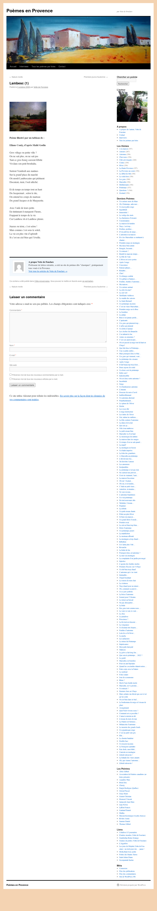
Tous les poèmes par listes (44, 66)
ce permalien (87, 281)
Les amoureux (124, 464)
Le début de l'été (125, 173)
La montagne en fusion (127, 447)
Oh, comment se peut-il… (128, 588)
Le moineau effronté (126, 536)
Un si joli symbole (126, 591)
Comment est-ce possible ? (129, 713)
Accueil (13, 66)
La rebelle (122, 508)
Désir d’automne (125, 528)
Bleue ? (122, 680)
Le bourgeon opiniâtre (127, 746)
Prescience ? (123, 619)
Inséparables (123, 467)
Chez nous (123, 157)
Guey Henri (123, 793)
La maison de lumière (127, 223)
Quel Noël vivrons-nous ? (128, 710)
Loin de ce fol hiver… (127, 633)
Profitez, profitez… (126, 229)
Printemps (123, 187)
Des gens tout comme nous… (130, 608)
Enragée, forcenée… (126, 248)
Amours (122, 151)
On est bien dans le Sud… (128, 699)
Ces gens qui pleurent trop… (129, 323)
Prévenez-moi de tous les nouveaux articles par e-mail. (35, 379)
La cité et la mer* (125, 290)
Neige (121, 384)
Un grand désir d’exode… (128, 519)
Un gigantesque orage (127, 730)
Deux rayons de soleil (127, 367)
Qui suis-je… (124, 425)
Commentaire (16, 310)
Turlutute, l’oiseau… (126, 503)
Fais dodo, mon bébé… (127, 749)
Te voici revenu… (125, 492)
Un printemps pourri (126, 530)
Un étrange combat (126, 276)
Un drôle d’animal (125, 328)
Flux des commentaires (127, 874)
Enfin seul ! (123, 373)
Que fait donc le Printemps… (129, 348)
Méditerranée (124, 184)
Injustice (122, 561)
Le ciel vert (123, 292)
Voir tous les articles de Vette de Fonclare (48, 271)
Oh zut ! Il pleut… (126, 481)
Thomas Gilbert (125, 824)
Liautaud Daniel (125, 810)
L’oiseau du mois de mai (128, 719)
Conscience (123, 265)
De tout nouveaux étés (127, 500)
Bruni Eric (123, 782)
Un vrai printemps (125, 497)
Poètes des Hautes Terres (128, 854)
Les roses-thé (124, 409)
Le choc (122, 613)
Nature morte (16, 76)
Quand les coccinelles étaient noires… (133, 666)
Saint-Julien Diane (126, 857)
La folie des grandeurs (127, 453)
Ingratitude (123, 209)
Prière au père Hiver (126, 514)
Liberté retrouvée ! (126, 755)
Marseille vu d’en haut (127, 434)
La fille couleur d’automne (128, 420)
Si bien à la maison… (127, 517)
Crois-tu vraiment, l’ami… (128, 475)
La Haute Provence (126, 168)
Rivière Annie (124, 818)
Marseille (122, 182)
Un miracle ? (123, 251)
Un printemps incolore (127, 303)
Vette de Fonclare (41, 87)
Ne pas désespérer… (126, 602)
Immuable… (123, 575)
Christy (122, 785)
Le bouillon (123, 312)
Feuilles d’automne (126, 630)
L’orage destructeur (126, 411)
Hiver (121, 165)
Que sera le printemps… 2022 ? (130, 655)
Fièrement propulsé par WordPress (133, 885)
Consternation (124, 220)
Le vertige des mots (126, 215)
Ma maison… (124, 284)
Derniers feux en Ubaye (128, 691)
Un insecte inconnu (126, 743)
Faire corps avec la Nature (128, 669)
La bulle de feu (124, 550)
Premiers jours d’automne (96, 76)
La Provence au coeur (127, 171)
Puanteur (122, 505)
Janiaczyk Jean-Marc (126, 802)
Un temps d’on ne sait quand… (130, 442)
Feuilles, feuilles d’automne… (130, 281)
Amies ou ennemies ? (127, 337)
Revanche (122, 547)
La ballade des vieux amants (129, 757)
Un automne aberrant (126, 398)
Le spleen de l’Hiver (126, 403)
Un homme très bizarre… (128, 627)
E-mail (13, 355)
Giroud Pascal (124, 791)
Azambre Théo (124, 779)
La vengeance (124, 624)
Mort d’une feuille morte (128, 683)
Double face (123, 741)
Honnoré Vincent (125, 799)
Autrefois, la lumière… (127, 489)
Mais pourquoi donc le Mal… (130, 353)
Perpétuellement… (126, 400)
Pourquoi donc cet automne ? (129, 553)
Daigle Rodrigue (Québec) (128, 788)
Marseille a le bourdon (127, 660)
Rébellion (122, 541)
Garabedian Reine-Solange (129, 838)
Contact (62, 66)
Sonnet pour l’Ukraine (127, 597)
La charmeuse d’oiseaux (128, 218)
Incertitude (123, 381)
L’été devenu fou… (126, 458)
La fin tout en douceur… (128, 622)
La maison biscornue (126, 478)
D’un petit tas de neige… (128, 231)
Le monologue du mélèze (128, 436)
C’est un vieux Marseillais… (129, 306)
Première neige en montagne (129, 243)
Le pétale (122, 315)
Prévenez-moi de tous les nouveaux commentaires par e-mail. (38, 374)
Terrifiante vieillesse (126, 295)
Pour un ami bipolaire (127, 663)
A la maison (123, 148)
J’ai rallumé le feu (125, 334)
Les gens (122, 179)
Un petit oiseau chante (127, 511)
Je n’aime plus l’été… (127, 544)
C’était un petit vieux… (127, 486)
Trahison (122, 649)
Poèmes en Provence (29, 10)
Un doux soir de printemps (129, 370)
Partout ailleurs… (125, 267)
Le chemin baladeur (126, 738)
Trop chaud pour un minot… (129, 586)
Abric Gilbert (124, 771)
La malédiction (124, 533)
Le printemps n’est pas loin (129, 469)
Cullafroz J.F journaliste (128, 832)
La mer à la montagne (127, 555)
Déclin (121, 406)
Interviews (24, 66)
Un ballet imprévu (125, 450)
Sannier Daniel (124, 821)
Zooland (122, 193)
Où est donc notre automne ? (129, 378)
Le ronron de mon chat (127, 580)
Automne (122, 154)
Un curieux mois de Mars (128, 201)
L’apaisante (123, 320)
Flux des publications (127, 871)
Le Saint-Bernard (125, 301)
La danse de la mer (126, 422)
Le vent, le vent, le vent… (128, 611)
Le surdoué (123, 672)
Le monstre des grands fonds (129, 727)
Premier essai (124, 522)
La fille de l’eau (124, 256)
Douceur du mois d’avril (128, 392)
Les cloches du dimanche (128, 331)
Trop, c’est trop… (125, 226)
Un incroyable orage (126, 207)
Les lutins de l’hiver (126, 414)
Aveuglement (124, 708)
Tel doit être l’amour (126, 461)
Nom (12, 345)
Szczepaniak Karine (126, 860)
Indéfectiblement (125, 395)
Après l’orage (124, 262)
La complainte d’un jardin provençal (132, 558)
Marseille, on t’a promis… (128, 685)
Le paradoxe (123, 616)
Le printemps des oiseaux (128, 359)
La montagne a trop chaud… (129, 539)
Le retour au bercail (126, 600)
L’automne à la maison (127, 234)
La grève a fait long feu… (128, 652)
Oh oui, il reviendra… (127, 483)
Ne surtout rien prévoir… (128, 472)
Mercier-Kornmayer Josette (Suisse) (132, 815)
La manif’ (122, 445)
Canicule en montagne (127, 752)
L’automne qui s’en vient (128, 572)
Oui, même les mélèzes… (128, 417)
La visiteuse (123, 583)
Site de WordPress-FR (127, 876)
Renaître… (123, 270)
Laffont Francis (124, 807)
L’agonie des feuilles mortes (129, 564)
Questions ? (123, 190)
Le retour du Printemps (127, 641)
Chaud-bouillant (125, 577)
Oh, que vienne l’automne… (129, 760)
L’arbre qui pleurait (126, 326)
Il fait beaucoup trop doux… (129, 364)
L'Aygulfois (123, 843)
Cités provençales (42, 281)
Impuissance (123, 644)
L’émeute (122, 389)
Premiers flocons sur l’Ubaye (130, 566)
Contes (121, 162)
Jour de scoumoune (126, 677)
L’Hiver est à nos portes (128, 259)
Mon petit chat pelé (126, 647)
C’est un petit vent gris (127, 732)
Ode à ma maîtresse (126, 428)
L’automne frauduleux (127, 494)
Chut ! (121, 273)
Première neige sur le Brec (128, 309)
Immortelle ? (123, 212)
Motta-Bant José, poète (127, 851)
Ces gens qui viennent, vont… (130, 356)
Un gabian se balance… (127, 279)
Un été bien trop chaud (127, 569)
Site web (13, 365)
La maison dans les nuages (129, 439)
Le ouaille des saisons (127, 298)
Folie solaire (123, 674)
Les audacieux (124, 638)
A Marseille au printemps (128, 456)
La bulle (122, 605)
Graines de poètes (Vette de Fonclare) (132, 840)
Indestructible (124, 375)
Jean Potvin (123, 804)
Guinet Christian (125, 796)
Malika (121, 813)
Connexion (123, 868)
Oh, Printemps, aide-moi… (129, 204)
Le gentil (122, 658)
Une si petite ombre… (127, 350)
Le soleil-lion (124, 176)
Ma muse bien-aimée (126, 245)
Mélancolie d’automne (127, 724)
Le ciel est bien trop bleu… (129, 525)
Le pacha (122, 636)
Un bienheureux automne (128, 386)
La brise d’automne (126, 594)
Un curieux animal (126, 287)
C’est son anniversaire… (128, 339)
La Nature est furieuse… (128, 721)
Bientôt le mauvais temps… (129, 254)
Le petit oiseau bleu (126, 431)
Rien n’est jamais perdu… (128, 317)
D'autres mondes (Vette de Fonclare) (132, 835)
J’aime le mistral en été (127, 716)
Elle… (121, 735)
